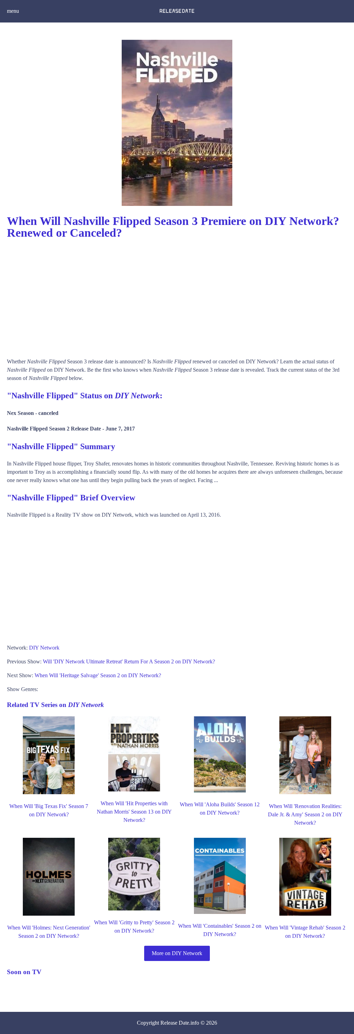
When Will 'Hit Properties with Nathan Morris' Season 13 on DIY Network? (134, 811)
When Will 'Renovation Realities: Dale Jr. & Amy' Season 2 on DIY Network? (305, 814)
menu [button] (13, 11)
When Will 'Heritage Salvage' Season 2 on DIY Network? (98, 675)
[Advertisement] (177, 295)
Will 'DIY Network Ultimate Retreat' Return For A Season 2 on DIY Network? (129, 661)
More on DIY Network (177, 953)
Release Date (174, 1023)
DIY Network (44, 648)
